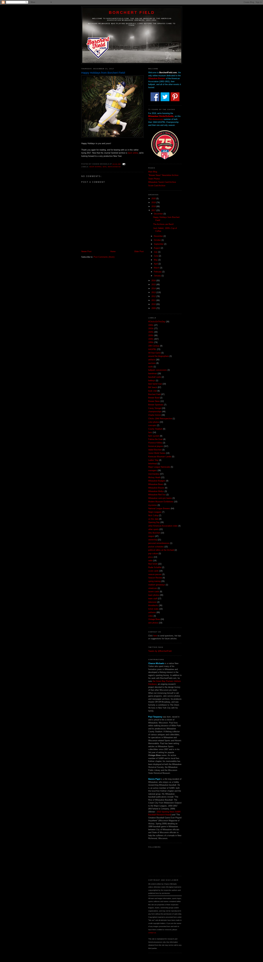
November (158, 236)
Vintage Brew (154, 619)
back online (133, 153)
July (156, 252)
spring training (154, 581)
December (158, 214)
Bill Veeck (152, 387)
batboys (151, 380)
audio (150, 367)
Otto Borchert (154, 533)
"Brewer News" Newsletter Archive (163, 175)
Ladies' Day (153, 460)
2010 (153, 304)
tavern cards (153, 591)
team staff (152, 598)
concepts (152, 425)
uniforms (152, 612)
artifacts (151, 360)
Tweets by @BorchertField (160, 651)
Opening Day (154, 522)
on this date (153, 519)
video (150, 616)
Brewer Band (154, 398)
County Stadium (155, 429)
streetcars (152, 588)
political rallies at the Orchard (161, 550)
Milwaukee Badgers (156, 481)
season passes (155, 574)
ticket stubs (153, 609)
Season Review (155, 578)
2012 (153, 296)
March (157, 268)
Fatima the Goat (155, 439)
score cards (153, 571)
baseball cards (154, 377)
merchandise (114, 167)
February (158, 272)
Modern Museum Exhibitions (160, 501)
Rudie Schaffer (154, 567)
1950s (151, 342)
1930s (151, 335)
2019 (153, 202)
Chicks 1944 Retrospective (160, 418)
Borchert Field (132, 12)
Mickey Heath (154, 477)
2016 (153, 280)
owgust (151, 536)
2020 (153, 198)
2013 (153, 292)
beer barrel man (98, 167)
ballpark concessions (157, 370)
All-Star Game (154, 353)
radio (150, 560)
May (156, 260)
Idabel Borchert (155, 450)
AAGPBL (152, 349)
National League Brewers (159, 508)
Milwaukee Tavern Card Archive (162, 182)
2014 (153, 288)
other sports (153, 529)
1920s (151, 332)
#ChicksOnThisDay (156, 321)
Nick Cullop (153, 515)
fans (150, 432)
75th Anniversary (155, 119)
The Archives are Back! (163, 224)
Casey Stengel (154, 408)
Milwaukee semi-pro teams (160, 498)
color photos (153, 422)
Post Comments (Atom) (104, 257)
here (155, 636)
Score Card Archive (156, 185)
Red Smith (153, 564)
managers (152, 470)
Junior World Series (156, 453)
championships (154, 411)
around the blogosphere (158, 356)
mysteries (152, 505)
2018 (153, 206)
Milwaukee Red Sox (157, 494)
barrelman (152, 373)
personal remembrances (158, 543)
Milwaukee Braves (156, 488)
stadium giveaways (156, 585)
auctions (152, 363)
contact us (152, 933)
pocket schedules (156, 547)
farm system (153, 436)
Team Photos (154, 179)
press (150, 557)
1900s (151, 325)
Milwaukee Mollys (156, 491)
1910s (151, 328)
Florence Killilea (155, 443)
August (157, 248)
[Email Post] (123, 164)
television (152, 602)
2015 (153, 284)
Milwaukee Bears (155, 484)
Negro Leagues (154, 512)
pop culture (153, 553)
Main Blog (152, 172)
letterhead (152, 463)
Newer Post (86, 251)
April (156, 264)
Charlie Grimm (154, 415)
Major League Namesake (159, 467)
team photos (153, 595)
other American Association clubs (163, 526)
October (157, 240)
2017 (153, 210)
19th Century (154, 346)
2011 (153, 300)
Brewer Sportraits (155, 405)
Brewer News (154, 401)
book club (152, 391)
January (157, 276)
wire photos (153, 623)
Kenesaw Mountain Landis (159, 456)
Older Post (139, 251)
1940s (151, 339)
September (159, 244)
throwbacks (153, 605)
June (156, 256)
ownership (152, 540)
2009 (153, 308)
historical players (155, 446)
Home (113, 251)
